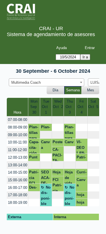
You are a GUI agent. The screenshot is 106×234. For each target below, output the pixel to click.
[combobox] (46, 82)
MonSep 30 (34, 106)
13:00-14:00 (17, 165)
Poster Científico (57, 143)
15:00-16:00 (17, 180)
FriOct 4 (81, 106)
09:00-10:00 (17, 135)
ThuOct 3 (70, 106)
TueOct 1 (46, 106)
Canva (45, 145)
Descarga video (34, 188)
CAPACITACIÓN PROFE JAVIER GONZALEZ (58, 154)
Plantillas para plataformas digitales (34, 132)
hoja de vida (80, 196)
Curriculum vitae (81, 173)
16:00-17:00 (17, 188)
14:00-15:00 (17, 172)
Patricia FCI (33, 177)
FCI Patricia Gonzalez (57, 184)
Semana (73, 90)
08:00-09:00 (17, 127)
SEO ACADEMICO (46, 177)
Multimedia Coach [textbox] (26, 82)
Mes (90, 90)
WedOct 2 (58, 104)
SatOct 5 (93, 104)
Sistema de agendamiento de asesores (51, 34)
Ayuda (61, 48)
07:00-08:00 (17, 120)
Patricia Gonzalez (81, 158)
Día (55, 90)
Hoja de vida (56, 173)
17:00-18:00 (17, 195)
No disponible (46, 195)
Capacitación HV (34, 147)
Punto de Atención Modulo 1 (33, 158)
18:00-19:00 (17, 202)
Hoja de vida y (69, 177)
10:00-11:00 (17, 142)
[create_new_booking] (34, 120)
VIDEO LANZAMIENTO (81, 147)
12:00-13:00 (17, 157)
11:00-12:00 (17, 150)
